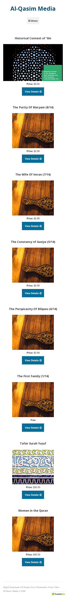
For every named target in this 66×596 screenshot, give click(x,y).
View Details (32, 91)
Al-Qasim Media (33, 8)
